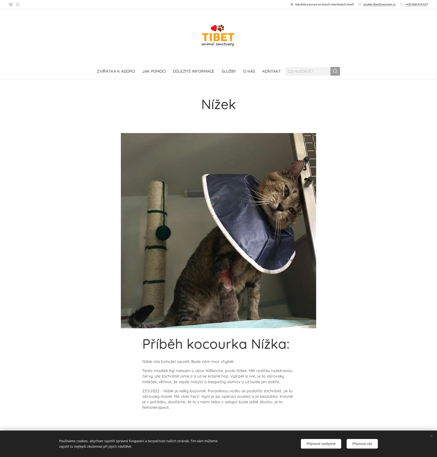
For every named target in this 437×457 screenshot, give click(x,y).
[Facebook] (11, 4)
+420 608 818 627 (416, 4)
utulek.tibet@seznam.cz (379, 4)
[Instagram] (17, 4)
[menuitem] (118, 71)
